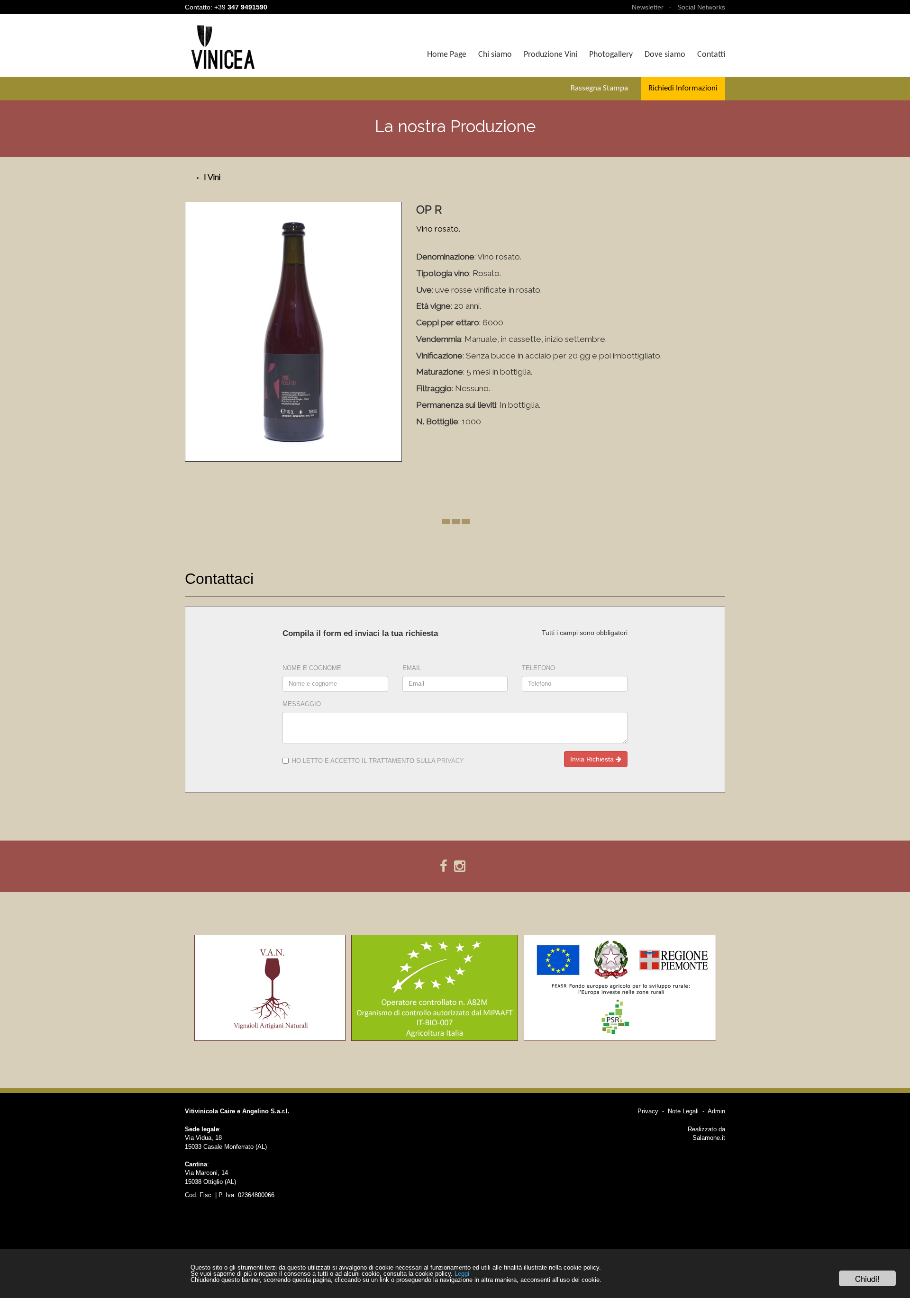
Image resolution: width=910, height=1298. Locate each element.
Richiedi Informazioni (683, 88)
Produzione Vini (550, 54)
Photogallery (611, 54)
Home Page (446, 54)
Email (411, 668)
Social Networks (701, 7)
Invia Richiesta (593, 759)
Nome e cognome (311, 668)
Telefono (538, 668)
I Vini (212, 177)
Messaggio (301, 704)
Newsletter (648, 7)
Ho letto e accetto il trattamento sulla (378, 761)
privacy (450, 761)
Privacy (647, 1111)
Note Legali (683, 1111)
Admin (716, 1111)
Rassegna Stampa (599, 88)
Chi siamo (495, 54)
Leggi (462, 1273)
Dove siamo (665, 54)
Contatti (711, 54)
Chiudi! (867, 1278)
